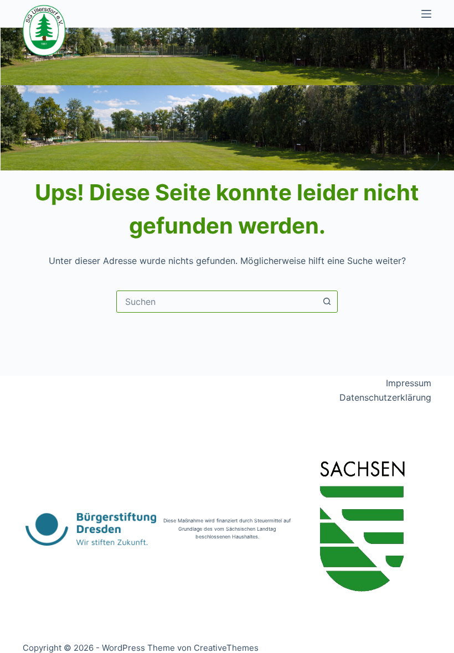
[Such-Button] (326, 301)
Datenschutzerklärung (385, 397)
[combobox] (216, 302)
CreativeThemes (226, 647)
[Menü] (426, 14)
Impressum (408, 382)
